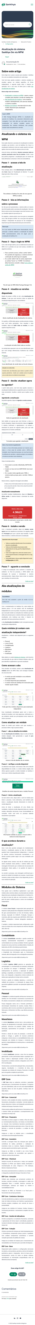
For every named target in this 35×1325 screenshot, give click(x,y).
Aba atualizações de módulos (13, 99)
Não (20, 1274)
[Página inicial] (8, 4)
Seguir (7, 57)
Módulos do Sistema (11, 105)
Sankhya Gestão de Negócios (9, 42)
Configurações (9, 44)
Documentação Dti (12, 62)
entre (7, 1298)
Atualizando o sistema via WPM (14, 95)
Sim (12, 1274)
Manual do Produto (26, 42)
